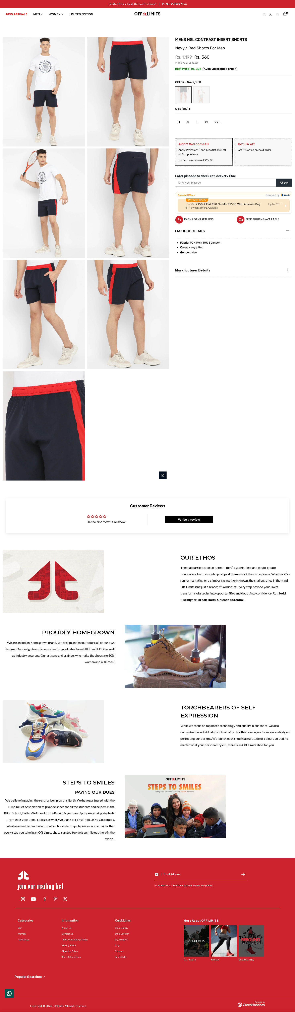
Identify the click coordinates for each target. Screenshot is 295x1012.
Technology (24, 939)
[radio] (183, 94)
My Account (121, 939)
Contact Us (67, 934)
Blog (117, 945)
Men (36, 14)
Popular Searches (28, 976)
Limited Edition (81, 14)
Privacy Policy (69, 945)
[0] (284, 15)
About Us (66, 928)
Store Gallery (121, 928)
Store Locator (122, 934)
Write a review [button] (189, 519)
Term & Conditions (71, 957)
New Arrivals (16, 14)
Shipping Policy (70, 951)
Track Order (121, 957)
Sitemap (119, 951)
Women (55, 14)
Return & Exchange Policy (75, 939)
